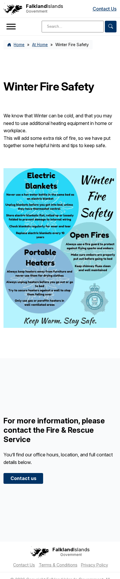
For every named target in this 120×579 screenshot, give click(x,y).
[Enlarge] (109, 176)
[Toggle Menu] (11, 26)
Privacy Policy (94, 564)
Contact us (23, 478)
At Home (40, 44)
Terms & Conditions (58, 564)
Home (19, 44)
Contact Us (105, 9)
